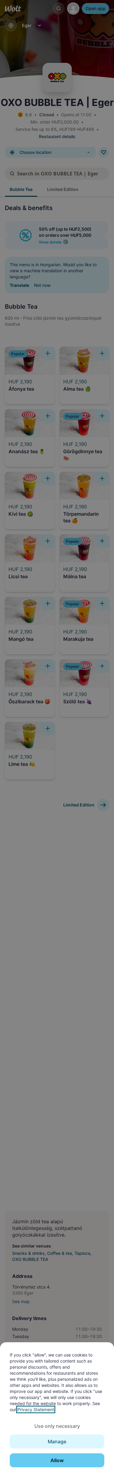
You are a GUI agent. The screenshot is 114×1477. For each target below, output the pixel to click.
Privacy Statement (35, 1409)
